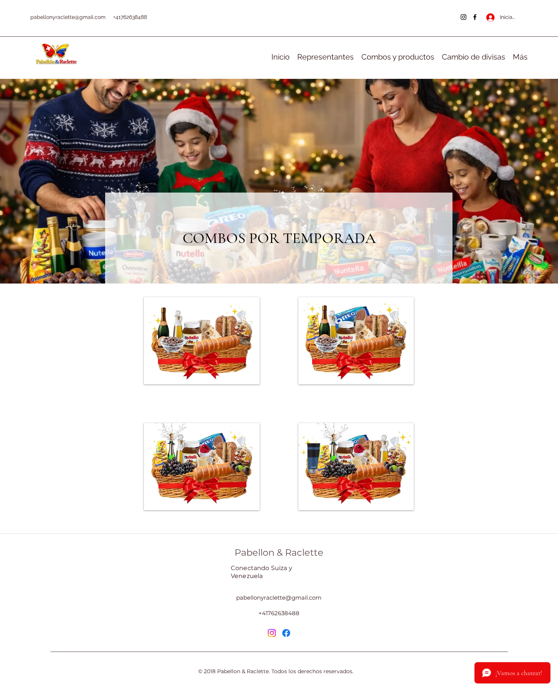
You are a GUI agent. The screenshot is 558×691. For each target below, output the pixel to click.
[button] (202, 340)
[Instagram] (463, 17)
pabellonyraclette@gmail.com (68, 17)
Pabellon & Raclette (279, 552)
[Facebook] (475, 17)
